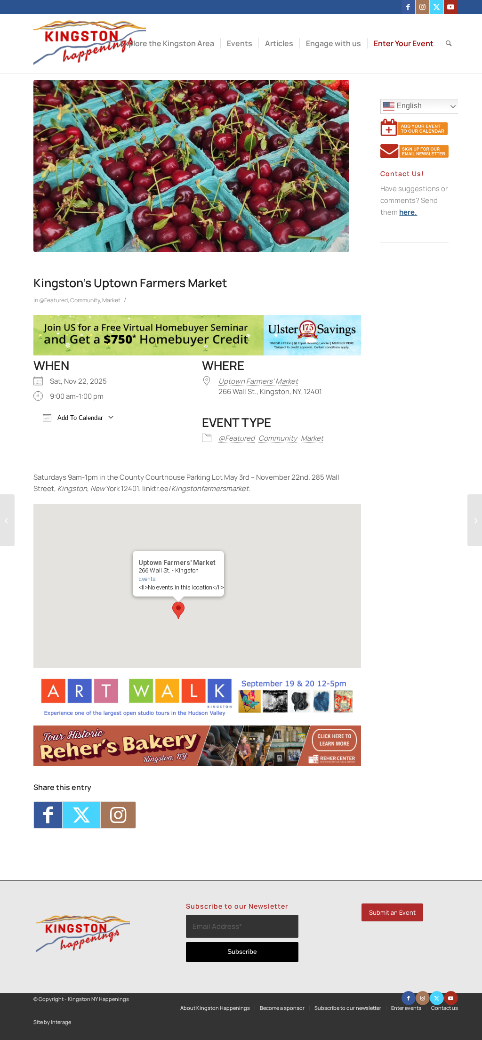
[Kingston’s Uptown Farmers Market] (191, 166)
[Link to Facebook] (408, 7)
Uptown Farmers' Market (258, 381)
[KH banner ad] (197, 763)
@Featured (53, 300)
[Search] (449, 43)
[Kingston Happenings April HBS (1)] (197, 353)
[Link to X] (436, 7)
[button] (178, 610)
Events (147, 578)
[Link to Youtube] (451, 7)
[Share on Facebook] (48, 815)
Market (111, 300)
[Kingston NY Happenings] (89, 43)
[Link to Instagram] (422, 7)
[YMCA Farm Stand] (474, 520)
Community (85, 300)
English (408, 106)
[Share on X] (81, 815)
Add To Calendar (79, 417)
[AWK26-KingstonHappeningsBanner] (197, 714)
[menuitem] (167, 43)
